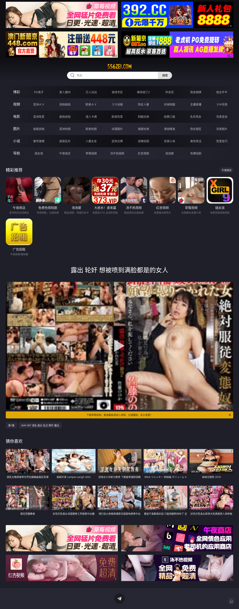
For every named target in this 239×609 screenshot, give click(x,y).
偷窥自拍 (38, 129)
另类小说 (169, 141)
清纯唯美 (169, 129)
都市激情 (38, 141)
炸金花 (169, 92)
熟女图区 (195, 129)
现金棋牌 (195, 92)
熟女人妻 (143, 104)
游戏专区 (117, 92)
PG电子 (39, 92)
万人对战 (91, 92)
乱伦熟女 (195, 117)
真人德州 (65, 92)
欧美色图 (91, 129)
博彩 (16, 92)
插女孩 (39, 153)
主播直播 (195, 104)
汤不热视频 (117, 153)
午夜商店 (65, 153)
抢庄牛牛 (221, 92)
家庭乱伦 (65, 141)
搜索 (165, 75)
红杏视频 (143, 153)
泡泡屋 (169, 153)
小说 (16, 141)
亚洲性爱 (38, 117)
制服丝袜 (143, 117)
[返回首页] (231, 601)
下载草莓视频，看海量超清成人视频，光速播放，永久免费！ (119, 414)
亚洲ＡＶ (38, 104)
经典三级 (169, 117)
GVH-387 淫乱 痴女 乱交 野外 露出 (40, 425)
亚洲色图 (65, 129)
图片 (16, 128)
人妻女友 (91, 141)
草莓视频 (91, 153)
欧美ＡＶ (91, 104)
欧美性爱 (117, 117)
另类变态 (221, 117)
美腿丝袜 (143, 129)
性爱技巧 (221, 141)
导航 (16, 153)
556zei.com (119, 66)
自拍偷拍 (65, 104)
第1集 (11, 425)
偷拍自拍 (65, 117)
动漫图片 (117, 129)
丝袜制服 (169, 104)
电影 (16, 116)
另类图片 (221, 129)
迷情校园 (143, 141)
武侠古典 (117, 141)
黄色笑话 (195, 141)
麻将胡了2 (143, 92)
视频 (16, 104)
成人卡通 (91, 117)
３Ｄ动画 (117, 104)
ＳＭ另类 (221, 104)
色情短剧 (195, 153)
